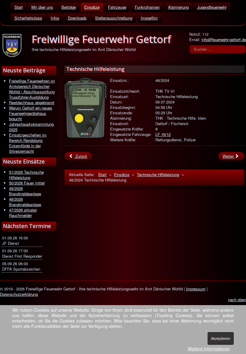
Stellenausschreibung (113, 18)
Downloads (77, 18)
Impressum (196, 289)
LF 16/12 (163, 134)
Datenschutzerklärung (19, 294)
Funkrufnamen (147, 7)
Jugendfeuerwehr (211, 7)
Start (18, 7)
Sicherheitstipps (28, 18)
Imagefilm (149, 18)
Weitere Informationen (209, 348)
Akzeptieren (220, 338)
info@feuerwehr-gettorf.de (224, 39)
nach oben (237, 299)
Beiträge (69, 7)
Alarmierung (178, 7)
